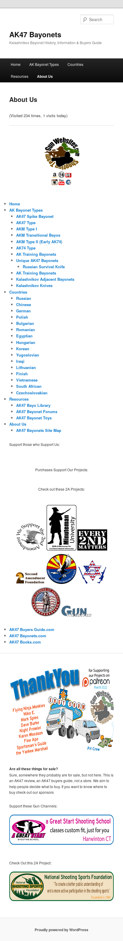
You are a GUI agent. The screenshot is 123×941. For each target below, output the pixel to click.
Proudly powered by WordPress (61, 929)
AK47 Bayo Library (33, 405)
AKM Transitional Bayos (38, 235)
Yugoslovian (27, 355)
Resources (19, 76)
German (23, 311)
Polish (22, 317)
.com (36, 642)
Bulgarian (25, 323)
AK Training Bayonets (36, 254)
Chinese (23, 304)
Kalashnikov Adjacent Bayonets (45, 279)
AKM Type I (26, 229)
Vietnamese (27, 380)
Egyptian (24, 336)
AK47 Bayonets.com (27, 635)
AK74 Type (26, 248)
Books (26, 642)
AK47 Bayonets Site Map (38, 430)
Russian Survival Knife (44, 266)
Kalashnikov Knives (34, 285)
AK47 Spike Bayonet (34, 216)
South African (28, 386)
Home (16, 64)
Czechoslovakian (31, 393)
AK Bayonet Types (44, 64)
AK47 (14, 642)
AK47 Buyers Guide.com (31, 629)
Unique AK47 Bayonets (37, 260)
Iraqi (20, 361)
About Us (45, 76)
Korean (22, 348)
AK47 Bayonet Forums (36, 411)
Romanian (25, 329)
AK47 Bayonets (35, 34)
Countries (75, 64)
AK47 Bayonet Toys (34, 418)
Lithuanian (26, 367)
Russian (23, 298)
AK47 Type (26, 222)
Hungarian (25, 342)
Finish (22, 373)
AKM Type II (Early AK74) (39, 241)
